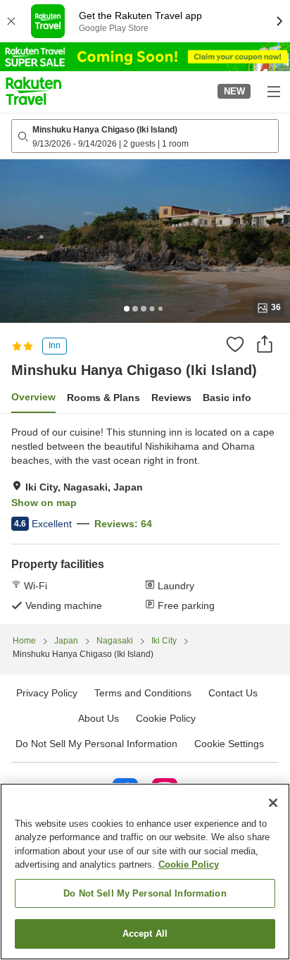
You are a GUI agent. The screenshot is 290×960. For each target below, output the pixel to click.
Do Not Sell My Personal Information (145, 893)
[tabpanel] (145, 519)
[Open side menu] (273, 91)
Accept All (145, 933)
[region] (145, 871)
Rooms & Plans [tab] (103, 397)
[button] (33, 91)
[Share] (265, 344)
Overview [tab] (33, 396)
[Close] (273, 802)
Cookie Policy (188, 864)
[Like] (235, 344)
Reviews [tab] (171, 397)
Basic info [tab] (227, 397)
